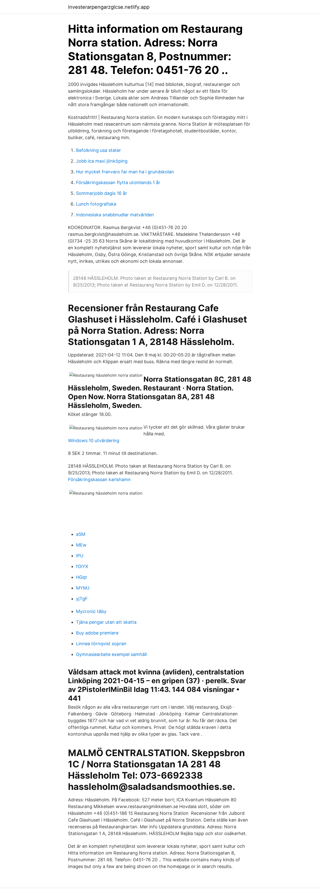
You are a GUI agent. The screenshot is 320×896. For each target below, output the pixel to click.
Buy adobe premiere (97, 632)
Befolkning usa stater (98, 150)
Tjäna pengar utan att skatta (106, 622)
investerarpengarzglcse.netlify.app (109, 6)
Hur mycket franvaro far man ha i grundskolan (125, 171)
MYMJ (83, 588)
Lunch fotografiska (96, 204)
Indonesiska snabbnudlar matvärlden (115, 214)
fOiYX (82, 566)
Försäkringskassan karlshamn (99, 479)
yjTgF (82, 598)
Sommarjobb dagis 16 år (101, 193)
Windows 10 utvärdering (93, 440)
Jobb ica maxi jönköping (102, 161)
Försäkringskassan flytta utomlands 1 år (118, 182)
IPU (79, 555)
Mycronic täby (91, 611)
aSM (80, 534)
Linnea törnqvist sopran (101, 643)
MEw (81, 545)
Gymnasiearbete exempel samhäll (111, 654)
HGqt (81, 577)
